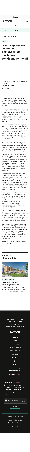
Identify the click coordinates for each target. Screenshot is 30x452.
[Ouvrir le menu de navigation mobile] (27, 21)
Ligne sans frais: (15, 326)
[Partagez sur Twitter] (5, 88)
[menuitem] (21, 25)
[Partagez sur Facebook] (3, 88)
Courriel (15, 374)
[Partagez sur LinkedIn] (8, 88)
